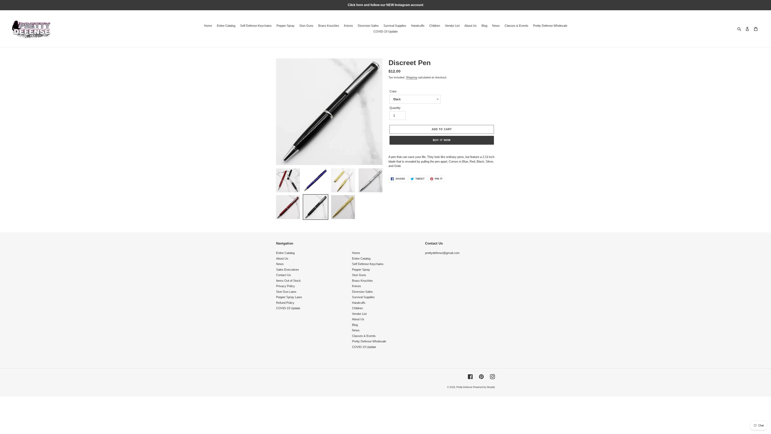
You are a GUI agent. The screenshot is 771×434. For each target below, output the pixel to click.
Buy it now (442, 140)
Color (393, 91)
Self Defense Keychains (367, 264)
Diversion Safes (362, 291)
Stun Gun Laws (286, 291)
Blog (355, 325)
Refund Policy (285, 302)
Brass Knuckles (362, 280)
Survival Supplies (363, 297)
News (280, 264)
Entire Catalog (285, 253)
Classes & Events (364, 336)
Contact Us (283, 275)
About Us (282, 258)
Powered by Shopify (484, 387)
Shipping (411, 77)
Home (356, 253)
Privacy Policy (285, 286)
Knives (356, 286)
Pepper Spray (361, 269)
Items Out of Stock (288, 280)
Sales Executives (287, 269)
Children (357, 308)
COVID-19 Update (288, 308)
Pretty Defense (464, 387)
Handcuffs (358, 302)
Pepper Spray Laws (289, 297)
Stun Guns (359, 275)
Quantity (395, 108)
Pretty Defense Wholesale (369, 341)
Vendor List (359, 313)
